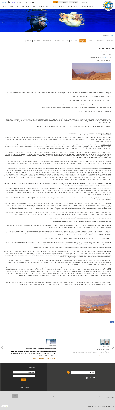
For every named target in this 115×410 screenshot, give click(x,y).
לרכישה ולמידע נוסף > (103, 355)
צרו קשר (5, 6)
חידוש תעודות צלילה (66, 396)
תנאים (72, 4)
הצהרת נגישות (110, 398)
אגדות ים (57, 41)
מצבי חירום (65, 41)
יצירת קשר (21, 387)
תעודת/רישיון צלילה (35, 6)
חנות (17, 6)
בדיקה (55, 2)
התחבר (13, 2)
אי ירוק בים (83, 41)
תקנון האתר (29, 396)
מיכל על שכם (109, 41)
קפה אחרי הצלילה (47, 41)
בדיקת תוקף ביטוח (83, 2)
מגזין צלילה (37, 396)
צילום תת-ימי (74, 41)
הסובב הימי (91, 41)
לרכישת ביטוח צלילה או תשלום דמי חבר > (44, 358)
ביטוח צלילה (46, 6)
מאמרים (29, 41)
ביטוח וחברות (76, 396)
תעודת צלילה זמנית (87, 396)
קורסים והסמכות (56, 6)
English (4, 2)
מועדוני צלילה (45, 396)
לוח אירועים (76, 6)
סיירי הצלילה (100, 41)
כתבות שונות (37, 41)
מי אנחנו (105, 396)
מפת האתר (26, 387)
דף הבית (91, 6)
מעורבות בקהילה (55, 396)
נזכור (15, 396)
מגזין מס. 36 (105, 57)
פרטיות (74, 4)
